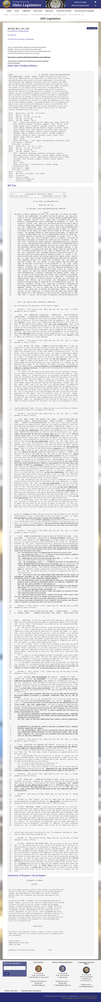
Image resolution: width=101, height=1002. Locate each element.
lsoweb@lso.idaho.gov (86, 986)
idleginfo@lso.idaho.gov (63, 985)
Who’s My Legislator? (80, 5)
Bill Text (13, 35)
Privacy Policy (80, 998)
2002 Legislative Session (40, 14)
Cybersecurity (92, 998)
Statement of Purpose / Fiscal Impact (22, 39)
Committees (26, 11)
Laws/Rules (49, 11)
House (17, 11)
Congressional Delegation (31, 991)
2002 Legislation (59, 14)
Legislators (37, 11)
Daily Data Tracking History (20, 31)
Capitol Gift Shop (11, 991)
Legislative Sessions (63, 11)
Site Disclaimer (67, 998)
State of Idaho (80, 2)
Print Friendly (92, 28)
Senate (9, 11)
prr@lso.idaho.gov (39, 985)
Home (6, 14)
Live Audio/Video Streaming (84, 11)
